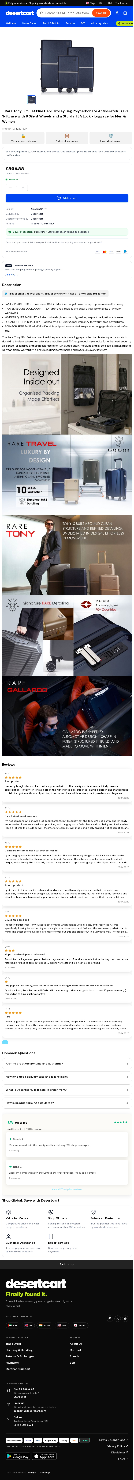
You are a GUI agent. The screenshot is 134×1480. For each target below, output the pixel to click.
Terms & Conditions (113, 1440)
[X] (117, 1319)
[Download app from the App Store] (44, 1456)
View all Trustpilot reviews (67, 1189)
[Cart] (125, 13)
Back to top (67, 1264)
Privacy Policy (117, 1446)
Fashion (70, 23)
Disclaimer (119, 1452)
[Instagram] (110, 1319)
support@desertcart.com (30, 1410)
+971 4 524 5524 (23, 1425)
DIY (83, 23)
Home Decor (29, 23)
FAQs (123, 1459)
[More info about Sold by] (45, 208)
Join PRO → (11, 275)
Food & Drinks (51, 23)
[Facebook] (125, 1319)
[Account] (117, 13)
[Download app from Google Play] (18, 1456)
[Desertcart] (20, 13)
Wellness (11, 23)
